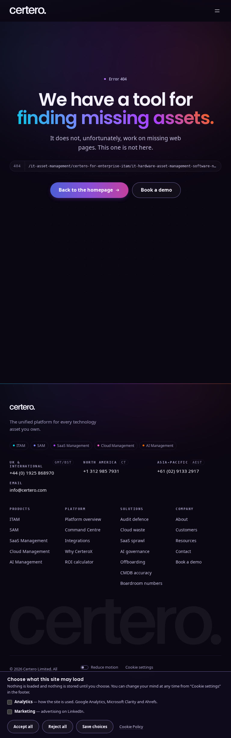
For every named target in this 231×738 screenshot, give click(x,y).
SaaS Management (73, 445)
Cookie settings (139, 667)
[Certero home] (27, 10)
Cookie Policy (131, 726)
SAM (41, 445)
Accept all (23, 726)
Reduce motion (104, 667)
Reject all (57, 726)
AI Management (159, 445)
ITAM (21, 445)
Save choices (94, 726)
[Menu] (217, 10)
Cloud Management (117, 445)
